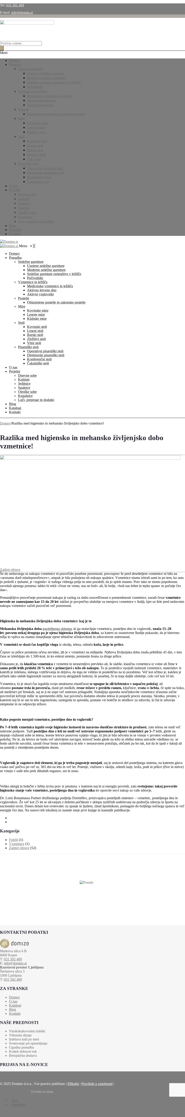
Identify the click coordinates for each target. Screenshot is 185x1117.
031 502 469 (15, 5)
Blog (12, 226)
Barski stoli (35, 150)
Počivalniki (35, 87)
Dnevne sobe (27, 194)
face (15, 1100)
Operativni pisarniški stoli (45, 168)
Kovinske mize (37, 123)
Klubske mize (36, 132)
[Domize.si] (9, 242)
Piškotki (73, 1084)
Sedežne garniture (30, 69)
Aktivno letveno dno (41, 100)
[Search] (2, 48)
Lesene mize (36, 127)
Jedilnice (24, 203)
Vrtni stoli (34, 159)
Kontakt (15, 234)
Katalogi (15, 230)
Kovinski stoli (37, 141)
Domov (14, 60)
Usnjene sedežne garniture (45, 73)
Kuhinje (23, 199)
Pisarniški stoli (28, 163)
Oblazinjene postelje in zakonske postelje (56, 114)
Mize (21, 118)
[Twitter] (10, 822)
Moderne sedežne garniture (46, 78)
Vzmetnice (16, 844)
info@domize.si (22, 12)
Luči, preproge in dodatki (36, 221)
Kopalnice (25, 217)
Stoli (21, 136)
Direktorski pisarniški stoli (45, 172)
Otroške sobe (27, 212)
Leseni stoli (35, 145)
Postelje (23, 109)
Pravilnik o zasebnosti (97, 1084)
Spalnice (24, 208)
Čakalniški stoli (38, 181)
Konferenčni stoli (39, 177)
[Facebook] (10, 818)
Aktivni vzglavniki (40, 105)
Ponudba (15, 64)
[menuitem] (14, 253)
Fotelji (13, 840)
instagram (18, 1104)
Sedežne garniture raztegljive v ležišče (54, 82)
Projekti (14, 190)
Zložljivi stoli (36, 154)
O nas (13, 186)
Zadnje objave (10, 569)
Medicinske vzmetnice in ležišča (50, 96)
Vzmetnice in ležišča (32, 91)
